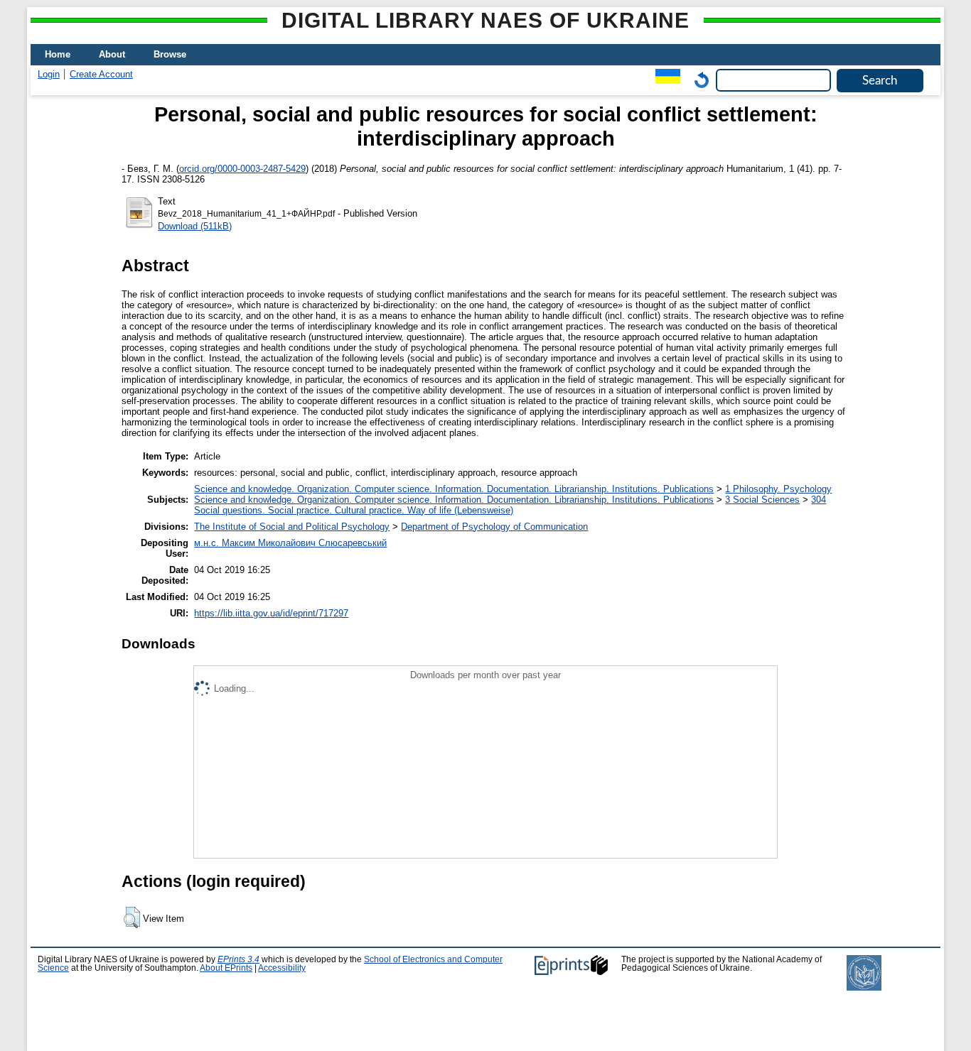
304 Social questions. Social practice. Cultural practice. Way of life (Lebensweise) (510, 505)
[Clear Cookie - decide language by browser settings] (698, 80)
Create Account (101, 74)
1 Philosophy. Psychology (778, 489)
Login (49, 74)
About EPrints (226, 968)
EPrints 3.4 (238, 959)
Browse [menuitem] (170, 54)
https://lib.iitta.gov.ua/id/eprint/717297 (271, 613)
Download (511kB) (195, 226)
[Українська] (664, 80)
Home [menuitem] (57, 54)
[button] (132, 917)
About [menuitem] (112, 54)
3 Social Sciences (762, 499)
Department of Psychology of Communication (494, 526)
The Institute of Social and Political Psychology (292, 526)
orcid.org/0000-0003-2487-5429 (242, 168)
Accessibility (282, 968)
